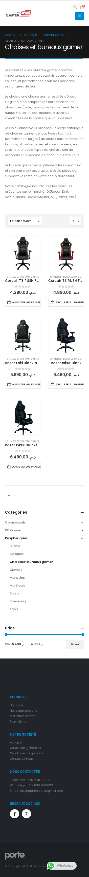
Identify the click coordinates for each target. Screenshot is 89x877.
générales (33, 748)
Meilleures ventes (22, 716)
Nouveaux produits (23, 711)
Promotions (18, 722)
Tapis (14, 609)
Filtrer (74, 644)
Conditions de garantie (26, 753)
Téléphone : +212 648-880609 (31, 780)
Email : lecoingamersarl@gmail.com (36, 791)
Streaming (18, 601)
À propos (16, 742)
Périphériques (16, 538)
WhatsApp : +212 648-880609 (31, 785)
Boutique (16, 705)
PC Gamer (13, 530)
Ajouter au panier (26, 302)
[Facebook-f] (14, 814)
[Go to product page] (23, 253)
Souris (14, 593)
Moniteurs (17, 585)
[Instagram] (26, 814)
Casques (16, 554)
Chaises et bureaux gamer (23, 276)
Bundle (15, 546)
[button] (75, 7)
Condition (17, 748)
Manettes (17, 577)
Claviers (16, 569)
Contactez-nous (22, 759)
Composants (15, 522)
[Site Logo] (18, 13)
